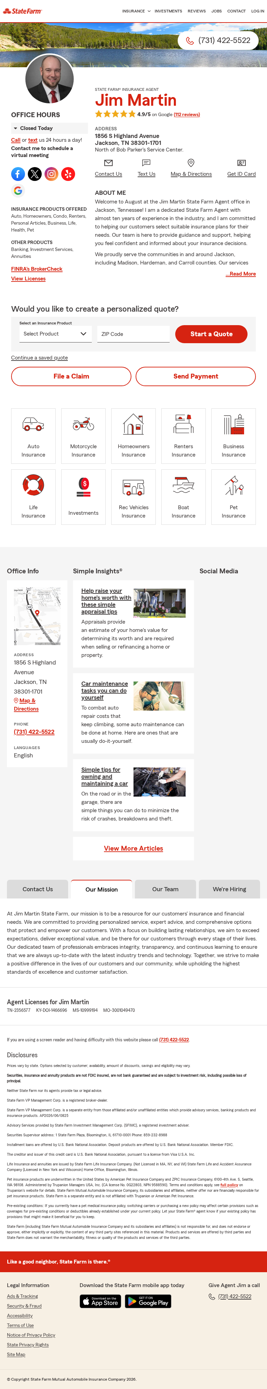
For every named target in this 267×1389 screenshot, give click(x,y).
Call (16, 140)
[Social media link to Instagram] (51, 174)
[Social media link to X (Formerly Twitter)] (35, 174)
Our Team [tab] (165, 889)
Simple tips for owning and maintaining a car (104, 776)
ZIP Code (112, 334)
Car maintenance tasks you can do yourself (104, 690)
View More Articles (133, 848)
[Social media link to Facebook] (18, 174)
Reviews (197, 11)
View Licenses (28, 278)
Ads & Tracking (22, 1296)
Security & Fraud (24, 1306)
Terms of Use (20, 1325)
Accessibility (20, 1315)
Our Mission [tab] (102, 889)
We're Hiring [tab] (229, 889)
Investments (168, 11)
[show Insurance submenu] (148, 11)
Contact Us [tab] (38, 889)
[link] (22, 11)
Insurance (133, 11)
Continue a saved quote (39, 358)
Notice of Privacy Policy (31, 1335)
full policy (229, 1185)
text (33, 140)
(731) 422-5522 (34, 732)
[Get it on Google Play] (148, 1301)
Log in (257, 11)
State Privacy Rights (28, 1345)
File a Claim (71, 376)
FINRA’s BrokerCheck (37, 269)
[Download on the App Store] (100, 1301)
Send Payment (195, 376)
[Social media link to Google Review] (18, 191)
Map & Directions (26, 705)
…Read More (241, 274)
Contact (236, 11)
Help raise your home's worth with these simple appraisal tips (106, 601)
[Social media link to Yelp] (68, 174)
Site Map (16, 1354)
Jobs (216, 11)
